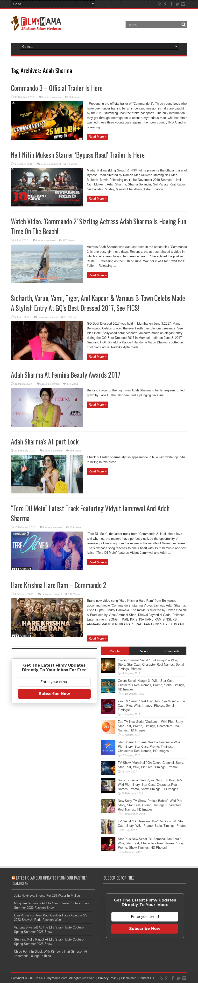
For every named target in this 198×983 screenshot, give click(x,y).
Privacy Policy (108, 978)
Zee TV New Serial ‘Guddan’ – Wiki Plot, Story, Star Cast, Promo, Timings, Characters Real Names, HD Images (151, 726)
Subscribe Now (54, 693)
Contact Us (146, 978)
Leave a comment (52, 97)
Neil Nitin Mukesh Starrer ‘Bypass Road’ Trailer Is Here (78, 155)
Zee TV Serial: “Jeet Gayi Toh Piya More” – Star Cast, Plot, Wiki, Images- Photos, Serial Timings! (151, 705)
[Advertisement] (54, 782)
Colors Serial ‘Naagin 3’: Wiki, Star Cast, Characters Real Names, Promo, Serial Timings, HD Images (151, 685)
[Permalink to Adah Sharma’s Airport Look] (47, 492)
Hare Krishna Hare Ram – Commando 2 (58, 585)
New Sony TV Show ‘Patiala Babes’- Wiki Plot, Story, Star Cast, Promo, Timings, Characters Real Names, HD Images (150, 805)
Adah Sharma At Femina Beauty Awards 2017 (65, 375)
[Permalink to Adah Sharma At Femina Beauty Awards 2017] (47, 425)
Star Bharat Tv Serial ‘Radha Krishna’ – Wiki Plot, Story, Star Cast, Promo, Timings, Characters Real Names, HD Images (149, 746)
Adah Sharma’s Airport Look (44, 441)
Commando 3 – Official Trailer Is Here (57, 88)
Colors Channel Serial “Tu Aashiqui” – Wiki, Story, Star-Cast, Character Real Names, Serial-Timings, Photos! (151, 664)
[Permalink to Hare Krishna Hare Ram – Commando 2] (47, 636)
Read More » (97, 136)
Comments (172, 651)
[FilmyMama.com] (36, 28)
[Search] (183, 24)
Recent (143, 651)
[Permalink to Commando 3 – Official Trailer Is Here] (47, 139)
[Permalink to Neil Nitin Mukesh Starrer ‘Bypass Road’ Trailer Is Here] (47, 205)
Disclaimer (128, 978)
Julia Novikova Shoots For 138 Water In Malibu (47, 895)
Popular (115, 651)
